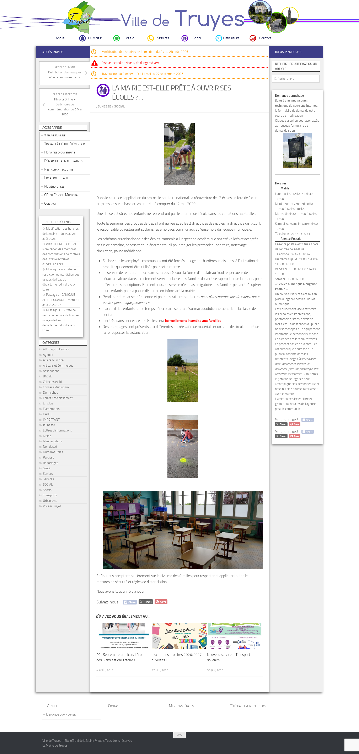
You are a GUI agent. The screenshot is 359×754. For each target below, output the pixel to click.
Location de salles (57, 178)
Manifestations (53, 441)
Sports (47, 490)
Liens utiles (231, 38)
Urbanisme (50, 501)
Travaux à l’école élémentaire (65, 143)
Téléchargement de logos (248, 705)
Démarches (50, 392)
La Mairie (95, 38)
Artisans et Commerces (58, 365)
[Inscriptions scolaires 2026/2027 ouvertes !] (179, 636)
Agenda (48, 355)
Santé (46, 468)
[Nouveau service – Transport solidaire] (234, 636)
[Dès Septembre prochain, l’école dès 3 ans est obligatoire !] (123, 636)
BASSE (47, 376)
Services (163, 38)
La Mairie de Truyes (55, 745)
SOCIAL (119, 106)
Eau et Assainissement (58, 398)
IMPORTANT (51, 419)
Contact (265, 38)
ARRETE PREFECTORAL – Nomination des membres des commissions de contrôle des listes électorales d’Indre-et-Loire (61, 254)
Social (197, 38)
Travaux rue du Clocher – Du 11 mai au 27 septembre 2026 (142, 74)
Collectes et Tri (52, 382)
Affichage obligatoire (56, 349)
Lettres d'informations (57, 430)
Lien (292, 130)
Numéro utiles (54, 186)
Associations (51, 371)
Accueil (61, 38)
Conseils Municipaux (56, 387)
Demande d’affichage (61, 714)
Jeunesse (103, 106)
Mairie (47, 436)
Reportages (50, 463)
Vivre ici (128, 38)
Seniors (48, 474)
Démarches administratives (63, 160)
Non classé (50, 447)
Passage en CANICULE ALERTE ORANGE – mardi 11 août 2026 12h (60, 300)
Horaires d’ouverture (59, 152)
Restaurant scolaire (58, 169)
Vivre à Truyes (52, 506)
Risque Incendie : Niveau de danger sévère (131, 63)
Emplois (48, 403)
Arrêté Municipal (53, 360)
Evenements (51, 409)
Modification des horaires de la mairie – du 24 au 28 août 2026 (145, 52)
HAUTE (47, 414)
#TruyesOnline (54, 135)
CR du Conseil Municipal (61, 195)
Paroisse (48, 457)
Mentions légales (181, 705)
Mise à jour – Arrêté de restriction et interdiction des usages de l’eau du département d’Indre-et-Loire (60, 279)
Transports (50, 495)
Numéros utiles (53, 452)
